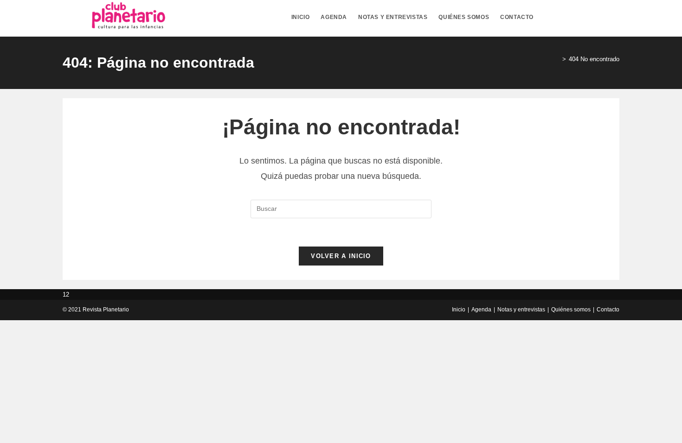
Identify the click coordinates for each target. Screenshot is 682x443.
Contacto (608, 309)
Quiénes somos (571, 309)
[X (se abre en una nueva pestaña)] (565, 17)
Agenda (481, 309)
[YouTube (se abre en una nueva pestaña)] (615, 17)
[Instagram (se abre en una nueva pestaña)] (599, 17)
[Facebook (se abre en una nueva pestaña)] (582, 17)
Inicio (458, 309)
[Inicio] (557, 59)
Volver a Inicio (341, 256)
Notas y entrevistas (521, 309)
